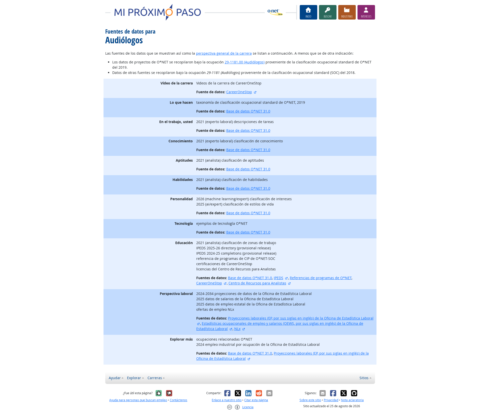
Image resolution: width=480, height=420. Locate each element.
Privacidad (331, 400)
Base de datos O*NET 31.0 (248, 111)
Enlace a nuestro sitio (227, 400)
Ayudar (115, 377)
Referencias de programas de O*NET (321, 277)
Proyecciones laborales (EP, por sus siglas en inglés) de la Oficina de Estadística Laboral (301, 318)
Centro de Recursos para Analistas (257, 283)
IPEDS (278, 277)
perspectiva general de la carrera (224, 53)
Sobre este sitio (310, 400)
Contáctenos (178, 400)
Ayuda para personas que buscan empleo (138, 400)
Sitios (364, 377)
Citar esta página (256, 400)
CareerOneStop (239, 91)
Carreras (155, 377)
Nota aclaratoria (352, 400)
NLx (237, 328)
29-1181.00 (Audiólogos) (244, 62)
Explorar (134, 377)
